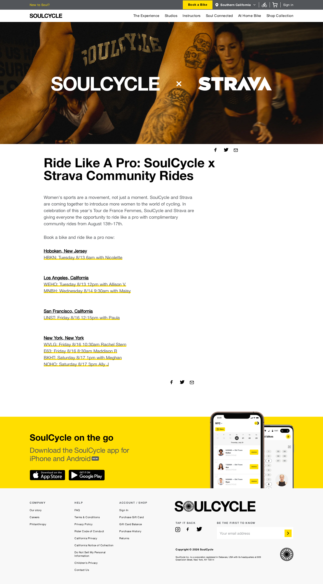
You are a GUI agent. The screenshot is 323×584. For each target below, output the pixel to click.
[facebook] (189, 529)
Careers (35, 517)
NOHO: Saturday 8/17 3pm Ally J (76, 364)
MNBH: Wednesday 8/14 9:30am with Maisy (87, 291)
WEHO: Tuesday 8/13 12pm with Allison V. (85, 284)
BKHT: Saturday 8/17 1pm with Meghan (83, 357)
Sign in (288, 5)
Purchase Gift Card (131, 517)
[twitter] (199, 529)
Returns (124, 538)
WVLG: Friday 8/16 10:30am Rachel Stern (85, 344)
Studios (171, 16)
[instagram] (177, 529)
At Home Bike (249, 16)
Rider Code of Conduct (89, 531)
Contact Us (81, 569)
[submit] (288, 533)
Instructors (192, 16)
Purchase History (130, 531)
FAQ (77, 510)
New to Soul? (40, 5)
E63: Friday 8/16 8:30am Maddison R (80, 351)
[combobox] (198, 4)
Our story (36, 510)
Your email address (235, 533)
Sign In (124, 510)
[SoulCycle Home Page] (46, 16)
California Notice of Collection (94, 545)
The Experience (146, 16)
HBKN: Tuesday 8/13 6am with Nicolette (83, 257)
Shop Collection (280, 16)
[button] (235, 4)
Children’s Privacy (86, 562)
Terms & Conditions (87, 517)
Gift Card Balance (130, 524)
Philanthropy (38, 524)
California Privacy (85, 538)
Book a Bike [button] (197, 4)
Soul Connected (219, 16)
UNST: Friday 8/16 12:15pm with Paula (82, 317)
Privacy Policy (83, 524)
